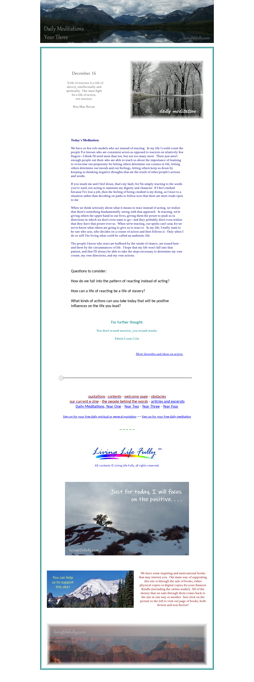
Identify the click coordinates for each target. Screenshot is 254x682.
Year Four (170, 407)
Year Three (151, 407)
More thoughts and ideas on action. (159, 354)
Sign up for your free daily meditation (166, 416)
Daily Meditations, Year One (98, 407)
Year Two (131, 407)
